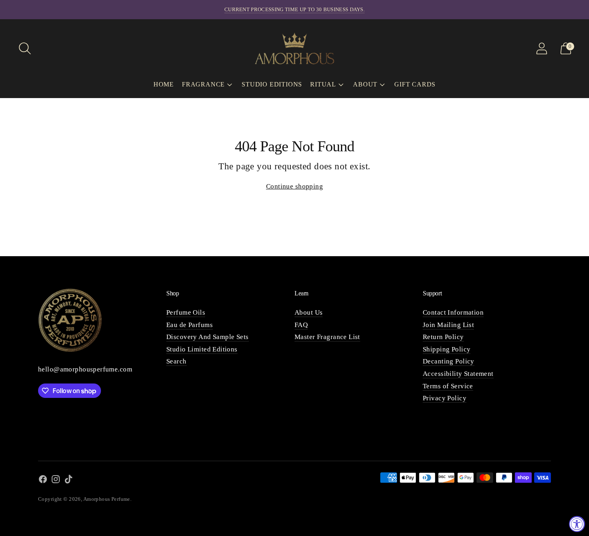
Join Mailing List (448, 325)
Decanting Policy (448, 361)
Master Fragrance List (327, 337)
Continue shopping (294, 186)
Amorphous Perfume (106, 499)
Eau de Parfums (189, 325)
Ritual (323, 84)
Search (176, 361)
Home (163, 84)
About (365, 84)
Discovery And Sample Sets (207, 337)
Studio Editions (272, 84)
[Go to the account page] (542, 48)
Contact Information (453, 312)
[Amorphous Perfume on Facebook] (43, 481)
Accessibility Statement (458, 373)
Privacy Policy (444, 398)
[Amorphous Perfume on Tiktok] (68, 481)
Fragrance (203, 84)
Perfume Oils (185, 312)
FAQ (301, 325)
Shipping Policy (446, 349)
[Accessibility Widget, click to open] (577, 524)
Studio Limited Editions (202, 349)
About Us (308, 312)
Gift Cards (415, 84)
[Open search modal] (25, 48)
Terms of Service (448, 386)
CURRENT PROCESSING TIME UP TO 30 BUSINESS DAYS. (294, 9)
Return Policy (443, 337)
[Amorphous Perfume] (294, 48)
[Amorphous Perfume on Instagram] (56, 481)
